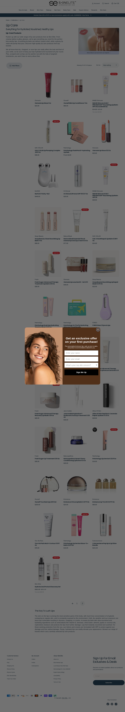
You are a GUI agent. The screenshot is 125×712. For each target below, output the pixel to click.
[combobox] (81, 365)
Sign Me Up (81, 372)
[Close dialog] (98, 329)
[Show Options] (97, 365)
